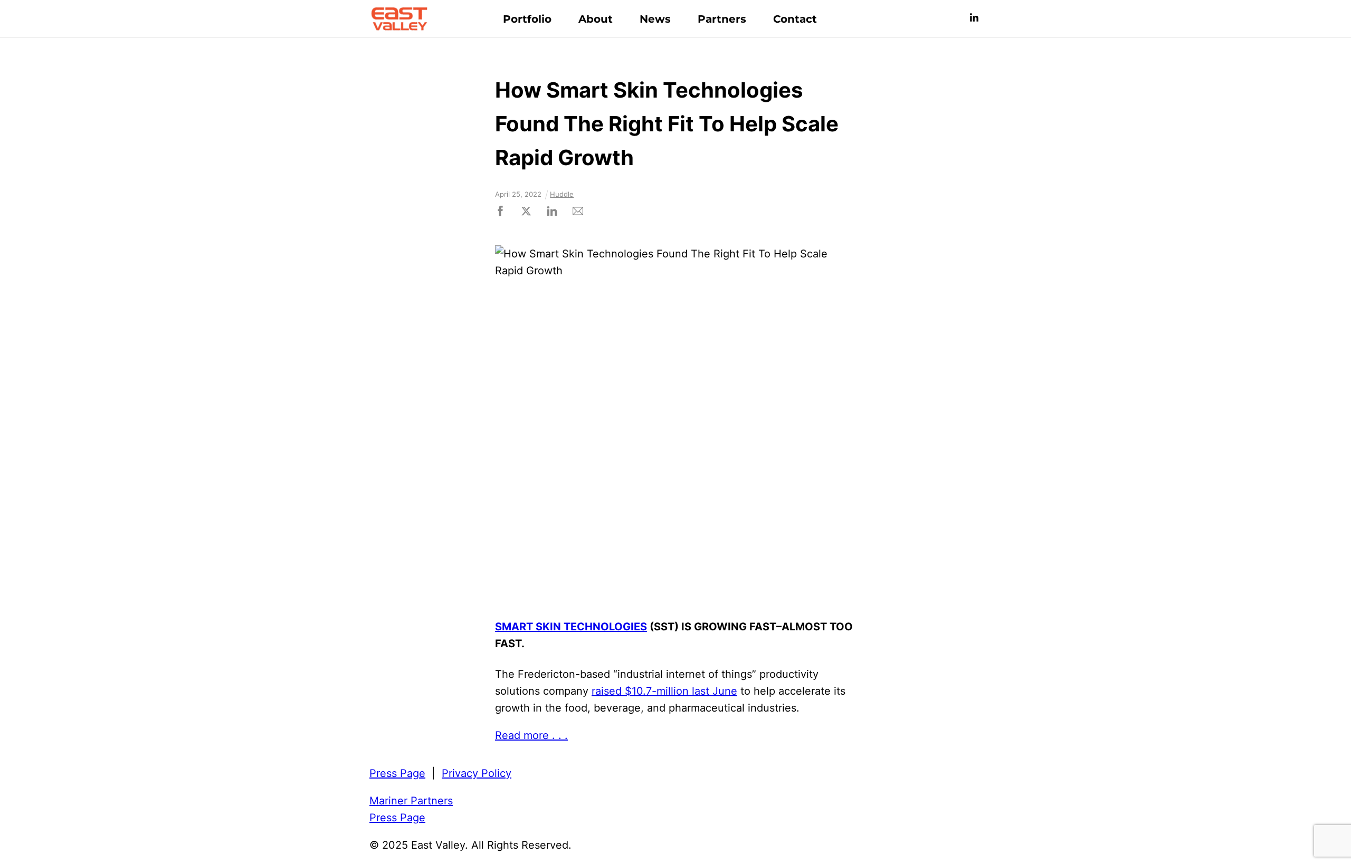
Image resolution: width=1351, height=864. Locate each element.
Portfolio (527, 19)
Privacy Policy (476, 773)
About (595, 19)
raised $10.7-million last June (664, 691)
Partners (722, 19)
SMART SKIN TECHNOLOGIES (571, 626)
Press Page (397, 773)
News (655, 19)
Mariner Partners (411, 800)
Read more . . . (531, 735)
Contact (795, 19)
